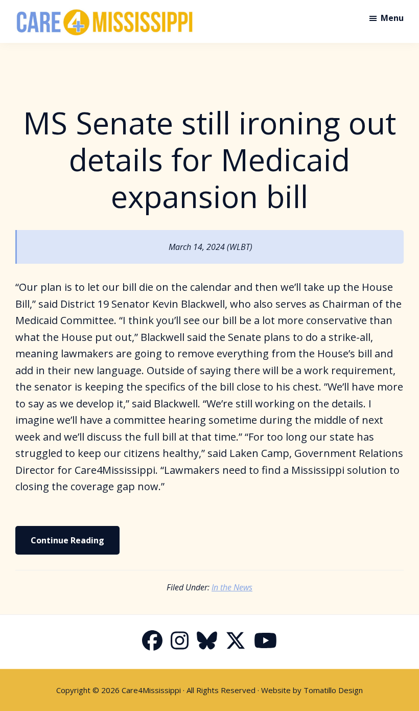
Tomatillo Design (333, 690)
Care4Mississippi (151, 690)
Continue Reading (67, 540)
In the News (232, 587)
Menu (392, 18)
